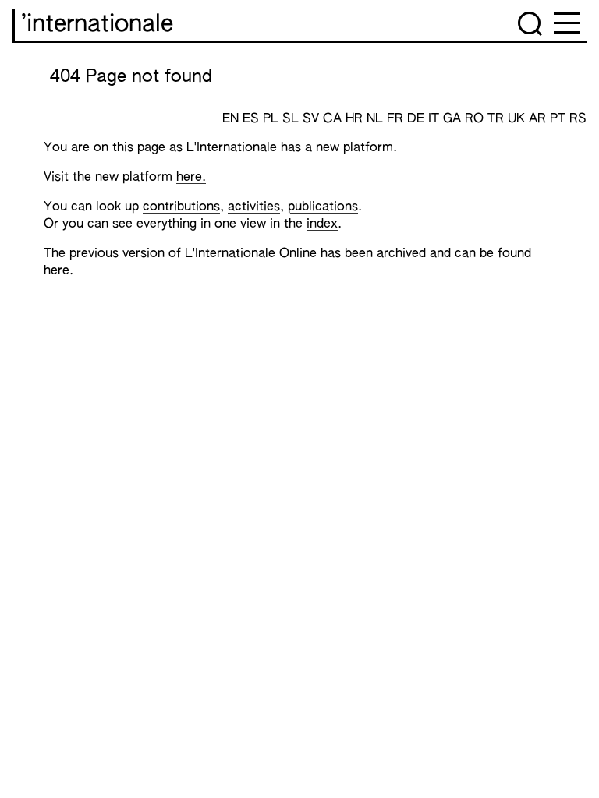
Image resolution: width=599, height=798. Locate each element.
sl (292, 119)
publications (323, 207)
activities (254, 207)
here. (191, 177)
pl (272, 119)
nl (377, 119)
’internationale (97, 25)
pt (559, 119)
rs (578, 119)
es (253, 119)
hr (356, 119)
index (322, 224)
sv (313, 119)
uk (518, 119)
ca (334, 119)
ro (476, 119)
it (435, 119)
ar (539, 119)
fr (397, 119)
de (417, 119)
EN (232, 119)
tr (497, 119)
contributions (181, 207)
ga (454, 119)
